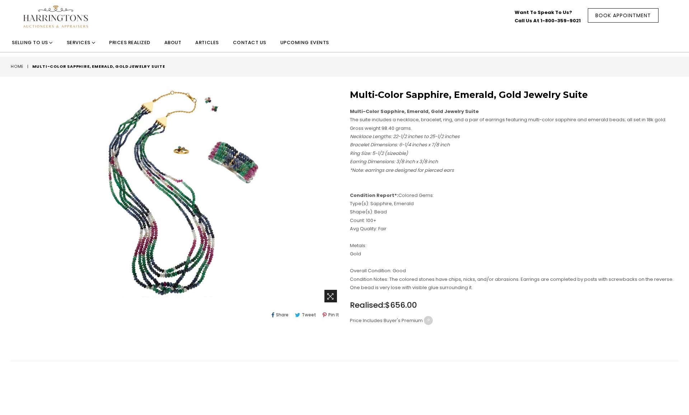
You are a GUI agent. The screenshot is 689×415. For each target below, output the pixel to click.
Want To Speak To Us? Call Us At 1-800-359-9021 (548, 16)
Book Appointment (623, 15)
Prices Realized (129, 42)
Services (79, 42)
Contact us (249, 42)
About (173, 42)
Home (17, 66)
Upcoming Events (304, 42)
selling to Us (30, 42)
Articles (207, 42)
